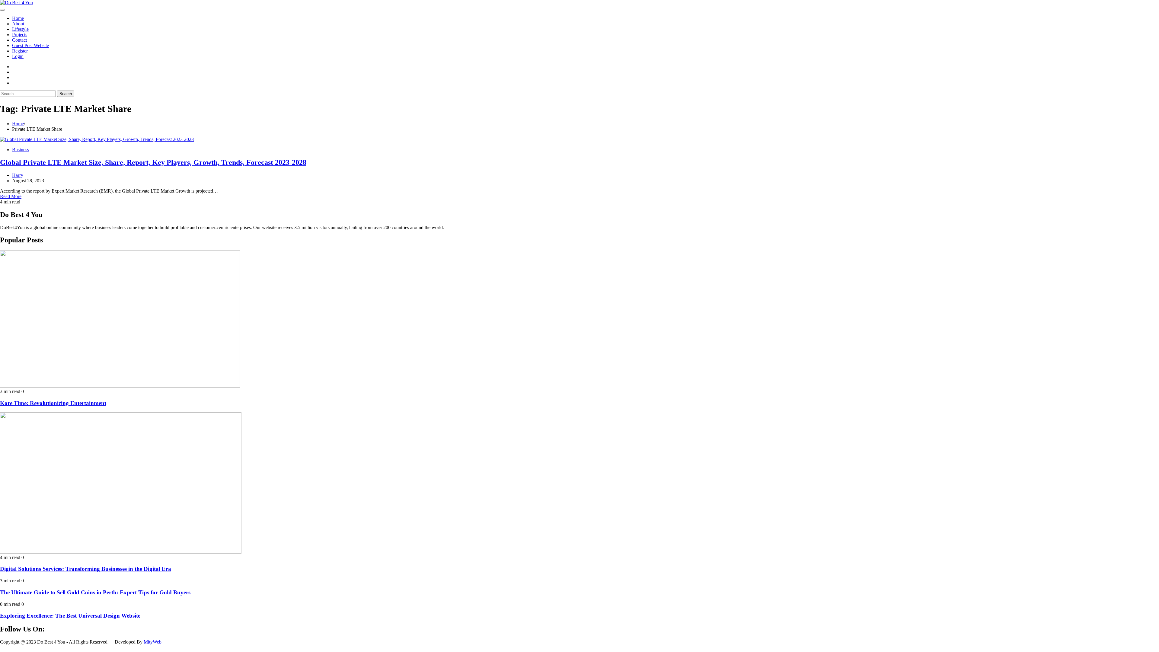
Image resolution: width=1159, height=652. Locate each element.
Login (18, 56)
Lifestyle (20, 29)
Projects (19, 34)
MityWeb (152, 641)
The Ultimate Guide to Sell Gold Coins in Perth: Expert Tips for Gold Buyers (95, 592)
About (18, 23)
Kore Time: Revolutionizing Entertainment (53, 403)
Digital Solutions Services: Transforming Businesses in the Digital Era (85, 569)
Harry (17, 175)
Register (20, 50)
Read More (10, 196)
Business (20, 149)
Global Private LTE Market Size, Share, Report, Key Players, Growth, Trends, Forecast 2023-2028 (153, 162)
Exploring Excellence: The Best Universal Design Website (70, 615)
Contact (19, 40)
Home (18, 18)
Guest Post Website (30, 45)
